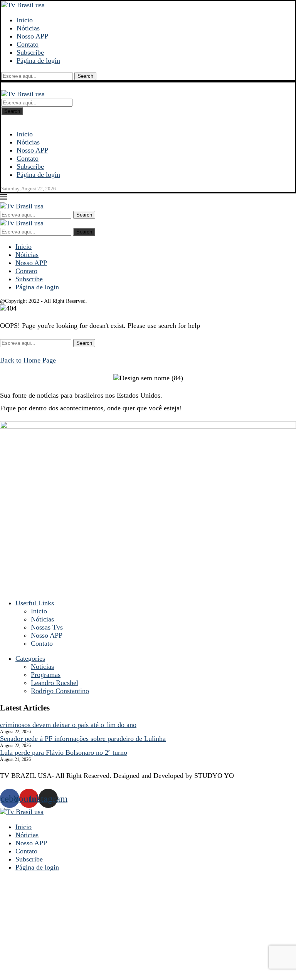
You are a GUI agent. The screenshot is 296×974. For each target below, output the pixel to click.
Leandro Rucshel (54, 683)
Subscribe (30, 52)
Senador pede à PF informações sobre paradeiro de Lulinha (83, 738)
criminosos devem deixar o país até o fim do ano (68, 725)
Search (85, 76)
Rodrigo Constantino (60, 691)
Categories (30, 658)
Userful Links (34, 603)
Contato (28, 44)
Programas (46, 674)
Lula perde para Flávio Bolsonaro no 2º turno (63, 752)
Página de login (38, 60)
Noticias (42, 666)
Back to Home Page (28, 360)
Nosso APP (32, 36)
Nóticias (28, 28)
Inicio (25, 20)
